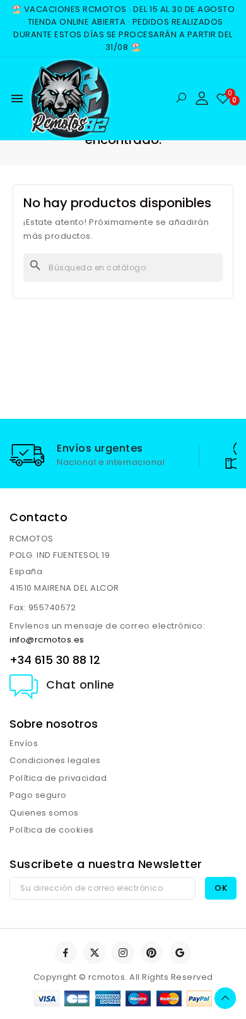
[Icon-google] (180, 952)
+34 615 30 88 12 (54, 660)
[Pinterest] (152, 952)
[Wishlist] (223, 99)
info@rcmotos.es (47, 640)
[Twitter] (94, 952)
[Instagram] (123, 952)
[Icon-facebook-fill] (66, 952)
